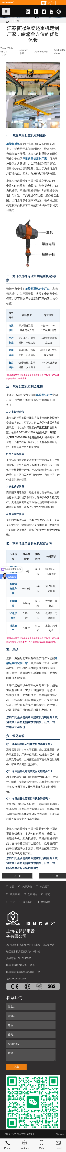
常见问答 (44, 902)
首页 (13, 20)
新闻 (22, 20)
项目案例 (14, 894)
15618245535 (23, 958)
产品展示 (43, 886)
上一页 (17, 876)
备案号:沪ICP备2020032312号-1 (19, 1134)
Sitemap (60, 1134)
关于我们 (26, 886)
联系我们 (26, 902)
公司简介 (31, 894)
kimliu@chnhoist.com (23, 971)
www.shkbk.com (17, 978)
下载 (11, 902)
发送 (16, 1066)
